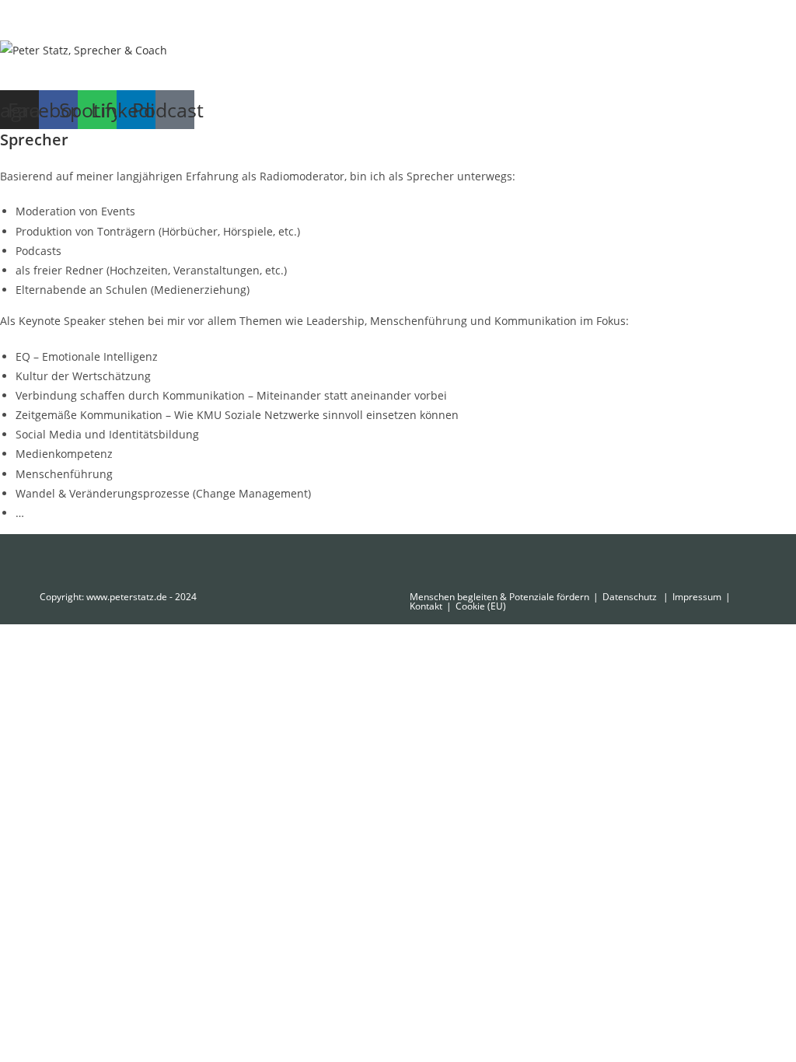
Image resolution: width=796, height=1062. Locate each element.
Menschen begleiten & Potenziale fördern (499, 596)
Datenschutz (630, 596)
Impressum (696, 596)
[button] (398, 75)
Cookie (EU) (481, 606)
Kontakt (426, 606)
